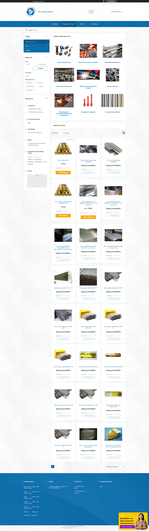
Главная (55, 24)
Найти (40, 68)
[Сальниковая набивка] (112, 100)
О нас (82, 24)
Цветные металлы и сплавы (88, 62)
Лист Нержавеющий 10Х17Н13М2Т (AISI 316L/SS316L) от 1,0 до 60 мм (63, 247)
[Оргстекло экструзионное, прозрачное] (88, 434)
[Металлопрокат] (112, 74)
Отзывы (27, 50)
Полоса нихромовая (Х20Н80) (113, 161)
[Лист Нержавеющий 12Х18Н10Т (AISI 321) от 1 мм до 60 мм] (88, 190)
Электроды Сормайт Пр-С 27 (63, 288)
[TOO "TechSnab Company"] (31, 16)
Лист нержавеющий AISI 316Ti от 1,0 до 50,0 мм (88, 247)
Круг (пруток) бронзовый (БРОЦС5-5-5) (63, 202)
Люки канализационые (64, 86)
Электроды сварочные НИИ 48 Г (63, 327)
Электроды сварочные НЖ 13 (113, 288)
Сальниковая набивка (112, 112)
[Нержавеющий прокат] (112, 50)
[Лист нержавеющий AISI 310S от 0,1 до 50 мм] (113, 235)
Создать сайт (36, 1)
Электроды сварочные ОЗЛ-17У (88, 327)
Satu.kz (82, 526)
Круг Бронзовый (63, 160)
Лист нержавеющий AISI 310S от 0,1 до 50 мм (113, 247)
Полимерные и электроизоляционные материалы (64, 113)
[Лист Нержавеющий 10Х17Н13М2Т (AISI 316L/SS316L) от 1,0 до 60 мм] (63, 235)
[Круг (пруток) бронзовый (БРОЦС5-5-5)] (63, 190)
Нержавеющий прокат (112, 62)
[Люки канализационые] (64, 74)
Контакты (94, 24)
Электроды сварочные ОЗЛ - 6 (113, 327)
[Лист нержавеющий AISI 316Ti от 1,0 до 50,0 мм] (88, 235)
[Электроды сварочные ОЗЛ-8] (63, 355)
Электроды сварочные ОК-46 (88, 366)
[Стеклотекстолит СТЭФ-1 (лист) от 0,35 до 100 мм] (113, 434)
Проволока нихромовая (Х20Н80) (88, 161)
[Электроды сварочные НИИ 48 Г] (63, 315)
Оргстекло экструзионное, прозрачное (88, 446)
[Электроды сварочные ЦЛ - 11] (63, 434)
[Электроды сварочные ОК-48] (113, 355)
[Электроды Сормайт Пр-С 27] (63, 277)
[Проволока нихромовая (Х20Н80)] (88, 149)
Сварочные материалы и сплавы (88, 87)
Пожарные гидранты (88, 112)
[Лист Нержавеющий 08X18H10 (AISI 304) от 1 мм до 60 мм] (113, 190)
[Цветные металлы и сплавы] (88, 50)
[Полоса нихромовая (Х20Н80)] (113, 149)
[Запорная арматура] (64, 50)
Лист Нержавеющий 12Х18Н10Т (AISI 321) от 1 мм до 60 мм (88, 203)
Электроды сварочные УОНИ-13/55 (113, 405)
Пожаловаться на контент (81, 527)
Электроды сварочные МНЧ (88, 288)
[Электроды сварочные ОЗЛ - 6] (113, 315)
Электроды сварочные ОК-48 (113, 366)
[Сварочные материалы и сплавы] (88, 74)
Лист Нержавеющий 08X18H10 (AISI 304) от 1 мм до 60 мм (113, 203)
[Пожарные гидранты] (88, 100)
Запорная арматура (64, 62)
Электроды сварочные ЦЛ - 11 (63, 446)
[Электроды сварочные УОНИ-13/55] (113, 394)
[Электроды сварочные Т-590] (63, 394)
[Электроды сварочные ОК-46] (88, 355)
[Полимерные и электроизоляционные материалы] (64, 100)
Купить (64, 172)
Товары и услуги (68, 24)
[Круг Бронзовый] (63, 149)
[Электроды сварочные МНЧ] (88, 277)
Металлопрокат (112, 86)
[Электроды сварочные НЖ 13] (113, 277)
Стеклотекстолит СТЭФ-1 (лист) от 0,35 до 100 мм (113, 446)
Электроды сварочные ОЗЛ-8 (63, 366)
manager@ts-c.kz (37, 157)
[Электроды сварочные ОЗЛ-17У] (88, 315)
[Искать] (91, 12)
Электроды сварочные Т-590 (63, 405)
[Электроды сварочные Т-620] (88, 394)
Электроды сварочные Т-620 (88, 405)
